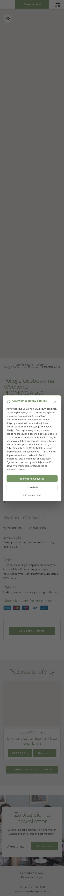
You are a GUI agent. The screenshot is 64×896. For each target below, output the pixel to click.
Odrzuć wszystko (32, 495)
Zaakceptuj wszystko (32, 478)
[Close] (55, 401)
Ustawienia (32, 487)
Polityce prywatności (40, 426)
